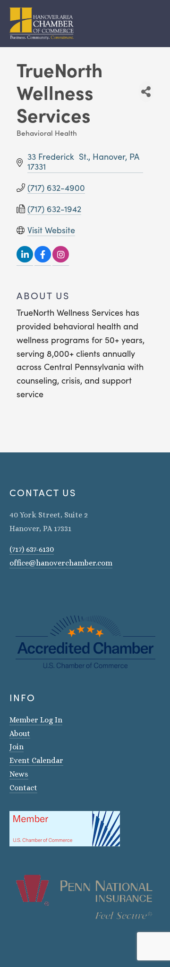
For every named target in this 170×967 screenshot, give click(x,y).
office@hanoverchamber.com (60, 562)
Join (16, 746)
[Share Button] (145, 91)
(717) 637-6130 (31, 549)
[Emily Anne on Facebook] (25, 590)
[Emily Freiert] (38, 590)
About (19, 733)
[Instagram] (13, 590)
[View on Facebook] (42, 260)
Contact (23, 787)
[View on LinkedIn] (25, 260)
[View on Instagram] (60, 260)
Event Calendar (36, 760)
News (18, 774)
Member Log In (35, 719)
